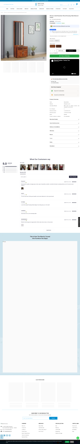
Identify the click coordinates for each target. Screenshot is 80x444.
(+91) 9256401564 (8, 429)
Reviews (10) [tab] (23, 172)
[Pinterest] (7, 435)
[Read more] (74, 4)
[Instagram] (4, 435)
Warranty (52, 130)
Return (51, 134)
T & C (51, 138)
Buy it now (71, 50)
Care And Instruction (54, 123)
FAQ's (51, 142)
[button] (55, 21)
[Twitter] (10, 435)
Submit (53, 418)
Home (2, 12)
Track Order (11, 4)
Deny (72, 441)
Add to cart (61, 50)
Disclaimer (52, 146)
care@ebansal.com (8, 431)
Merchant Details (54, 119)
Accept (67, 441)
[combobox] (63, 5)
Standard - (54, 40)
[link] (40, 306)
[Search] (64, 5)
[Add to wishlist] (78, 50)
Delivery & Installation (55, 127)
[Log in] (71, 4)
